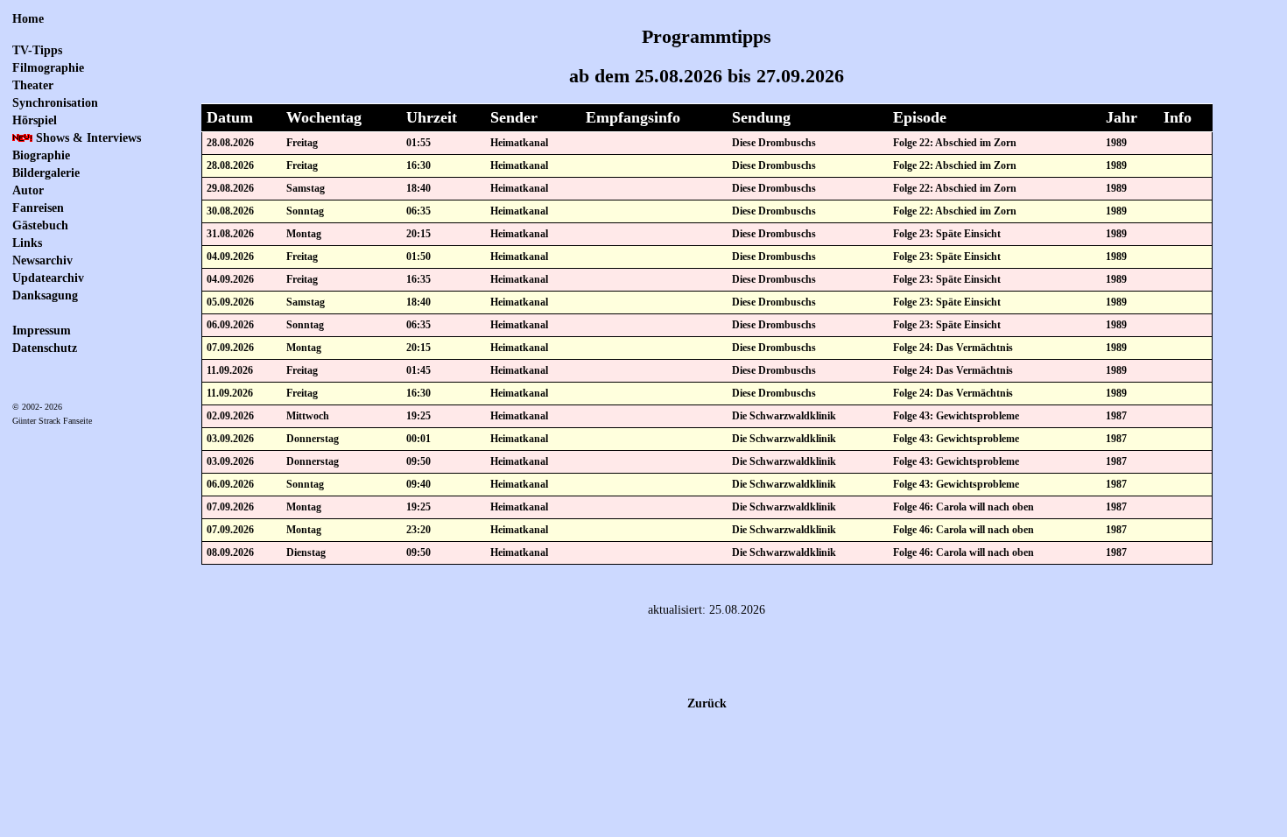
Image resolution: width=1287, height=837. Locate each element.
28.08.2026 (230, 143)
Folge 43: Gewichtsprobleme (956, 416)
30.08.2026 (230, 211)
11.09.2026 (230, 370)
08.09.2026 (230, 552)
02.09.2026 (230, 416)
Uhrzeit (431, 117)
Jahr (1121, 117)
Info (1178, 117)
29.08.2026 (230, 188)
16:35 (418, 279)
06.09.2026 (230, 325)
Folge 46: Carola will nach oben (963, 507)
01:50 (418, 256)
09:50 (418, 461)
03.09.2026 (230, 439)
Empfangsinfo (633, 117)
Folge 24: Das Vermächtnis (953, 347)
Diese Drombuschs (774, 143)
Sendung (761, 117)
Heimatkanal (519, 143)
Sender (514, 117)
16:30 (418, 165)
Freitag (302, 143)
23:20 (418, 530)
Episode (919, 117)
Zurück (707, 703)
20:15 (418, 234)
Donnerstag (312, 439)
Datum (230, 117)
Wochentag (324, 117)
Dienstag (306, 552)
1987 (1116, 416)
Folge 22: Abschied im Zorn (954, 143)
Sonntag (305, 211)
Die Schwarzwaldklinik (784, 416)
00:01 (418, 439)
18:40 (418, 188)
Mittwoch (307, 416)
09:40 (418, 484)
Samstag (305, 188)
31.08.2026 (230, 234)
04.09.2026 (230, 256)
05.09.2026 (230, 302)
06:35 (418, 211)
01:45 (418, 370)
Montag (303, 234)
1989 (1116, 143)
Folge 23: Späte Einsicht (947, 234)
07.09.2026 (230, 347)
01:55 (418, 143)
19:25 (418, 416)
